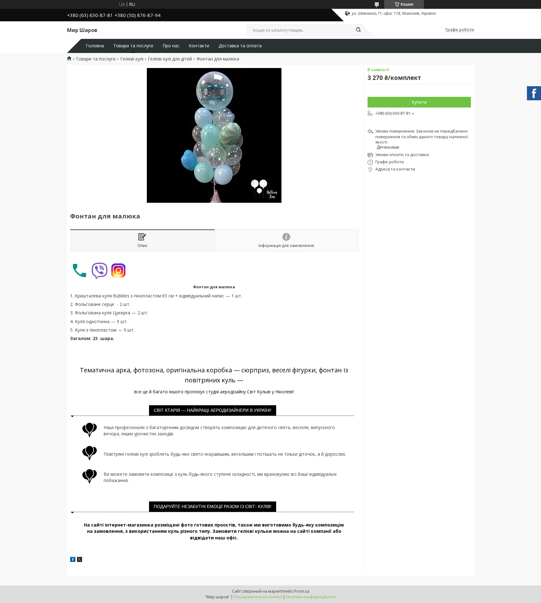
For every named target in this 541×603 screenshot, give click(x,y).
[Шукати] (358, 30)
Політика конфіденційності (311, 597)
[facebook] (72, 560)
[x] (79, 560)
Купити (419, 102)
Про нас (170, 46)
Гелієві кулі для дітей (170, 59)
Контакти (199, 46)
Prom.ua (301, 591)
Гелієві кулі (131, 59)
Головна (95, 46)
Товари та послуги (133, 46)
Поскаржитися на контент (258, 597)
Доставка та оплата (240, 46)
